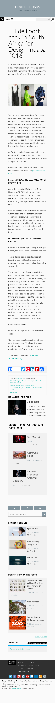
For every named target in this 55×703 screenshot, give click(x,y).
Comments (13, 392)
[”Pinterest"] (40, 508)
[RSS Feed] (40, 676)
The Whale (32, 557)
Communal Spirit (32, 454)
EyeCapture (32, 528)
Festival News (29, 385)
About (21, 662)
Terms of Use (23, 671)
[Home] (27, 7)
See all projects (41, 636)
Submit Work (34, 665)
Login (20, 668)
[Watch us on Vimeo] (31, 676)
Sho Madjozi (33, 437)
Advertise (22, 665)
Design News (33, 460)
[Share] (42, 369)
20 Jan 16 (18, 378)
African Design (15, 381)
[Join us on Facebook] (27, 508)
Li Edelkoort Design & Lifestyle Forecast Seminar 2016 (26, 389)
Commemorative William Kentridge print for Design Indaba (35, 584)
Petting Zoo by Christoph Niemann (36, 618)
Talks (29, 441)
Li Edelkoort (33, 401)
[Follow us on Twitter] (14, 508)
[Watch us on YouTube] (27, 676)
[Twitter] (23, 369)
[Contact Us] (44, 676)
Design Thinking (27, 381)
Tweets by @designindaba (20, 649)
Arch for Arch (33, 601)
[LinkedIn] (32, 369)
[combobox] (43, 19)
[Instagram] (23, 676)
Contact (30, 662)
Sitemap (30, 668)
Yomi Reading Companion (33, 543)
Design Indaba (16, 689)
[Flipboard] (37, 369)
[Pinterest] (28, 369)
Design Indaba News (17, 385)
